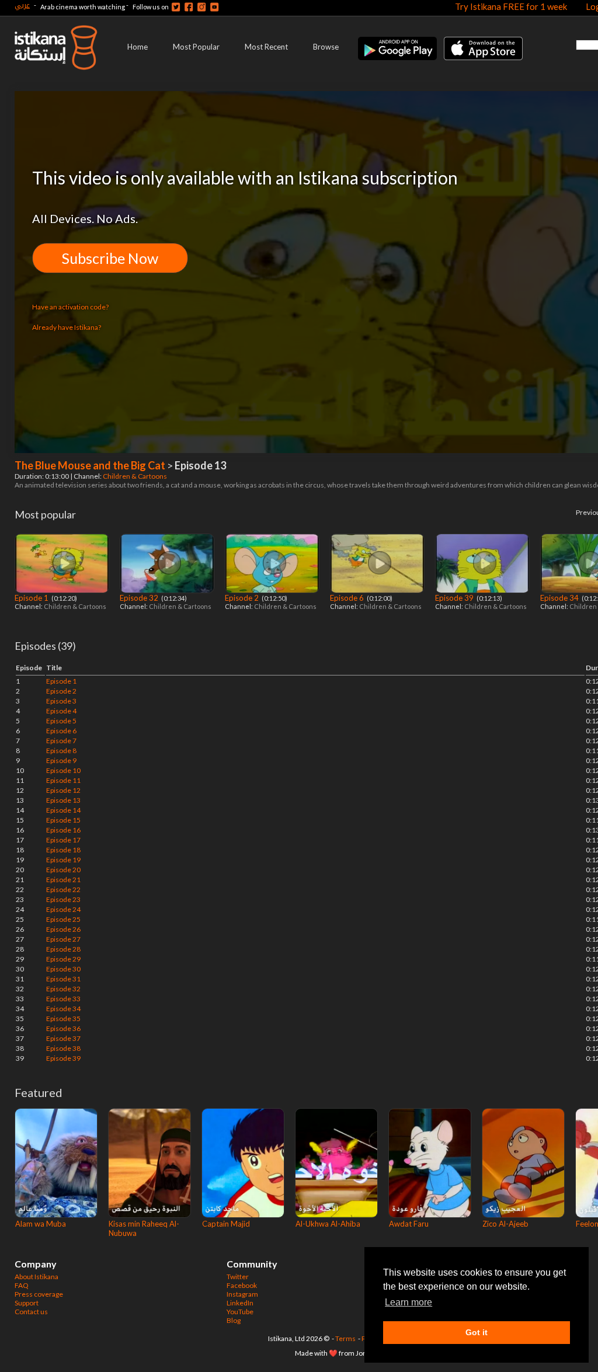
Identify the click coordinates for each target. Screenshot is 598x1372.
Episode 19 (63, 859)
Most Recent (266, 46)
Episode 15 (63, 820)
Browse (326, 46)
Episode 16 (63, 830)
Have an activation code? (70, 306)
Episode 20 (63, 869)
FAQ (22, 1285)
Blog (234, 1320)
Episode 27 (63, 939)
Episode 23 (63, 899)
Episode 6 (348, 598)
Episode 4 (61, 710)
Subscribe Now (110, 258)
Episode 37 (63, 1038)
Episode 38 (63, 1048)
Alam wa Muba (40, 1223)
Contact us (31, 1311)
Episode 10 (63, 770)
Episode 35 (63, 1018)
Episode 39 (455, 598)
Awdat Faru (409, 1223)
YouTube (240, 1311)
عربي (22, 5)
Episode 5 (61, 720)
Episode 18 (63, 849)
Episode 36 (63, 1028)
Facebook (242, 1285)
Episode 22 (63, 889)
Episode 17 (63, 839)
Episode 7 (61, 740)
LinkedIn (240, 1302)
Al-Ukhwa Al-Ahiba (327, 1223)
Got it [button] (476, 1332)
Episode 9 (61, 760)
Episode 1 (32, 598)
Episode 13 (63, 800)
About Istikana (36, 1276)
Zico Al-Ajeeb (505, 1223)
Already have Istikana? (66, 327)
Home (137, 46)
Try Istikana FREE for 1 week (511, 6)
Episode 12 (63, 790)
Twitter (238, 1276)
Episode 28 (63, 949)
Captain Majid (226, 1223)
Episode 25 (63, 919)
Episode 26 (63, 929)
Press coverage (39, 1294)
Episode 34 (560, 598)
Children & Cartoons (135, 476)
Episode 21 (63, 879)
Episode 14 (63, 810)
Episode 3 (61, 701)
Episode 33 (63, 998)
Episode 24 (63, 909)
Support (27, 1302)
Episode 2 (242, 598)
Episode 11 (63, 780)
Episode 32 (140, 598)
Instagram (242, 1294)
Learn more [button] (408, 1302)
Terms (345, 1338)
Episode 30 (63, 968)
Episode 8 (61, 750)
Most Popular (196, 46)
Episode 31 (63, 978)
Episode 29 (63, 959)
